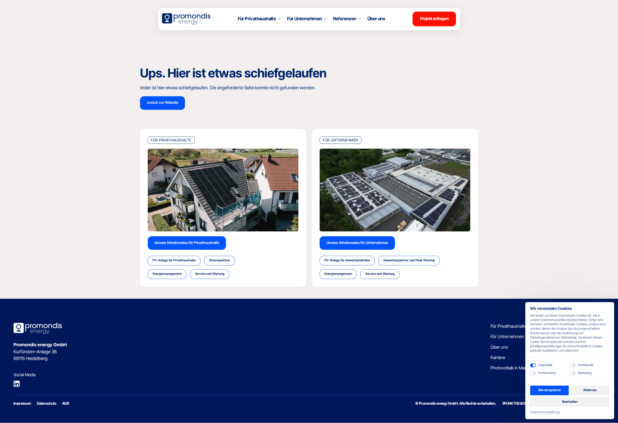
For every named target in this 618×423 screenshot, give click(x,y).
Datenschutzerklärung (545, 412)
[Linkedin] (19, 383)
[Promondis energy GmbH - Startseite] (186, 19)
